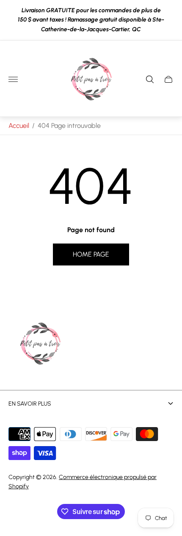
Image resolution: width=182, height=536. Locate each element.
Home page (91, 254)
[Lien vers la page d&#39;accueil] (40, 344)
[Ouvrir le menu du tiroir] (13, 79)
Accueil (18, 126)
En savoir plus (29, 403)
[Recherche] (150, 79)
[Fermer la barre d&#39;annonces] (169, 20)
